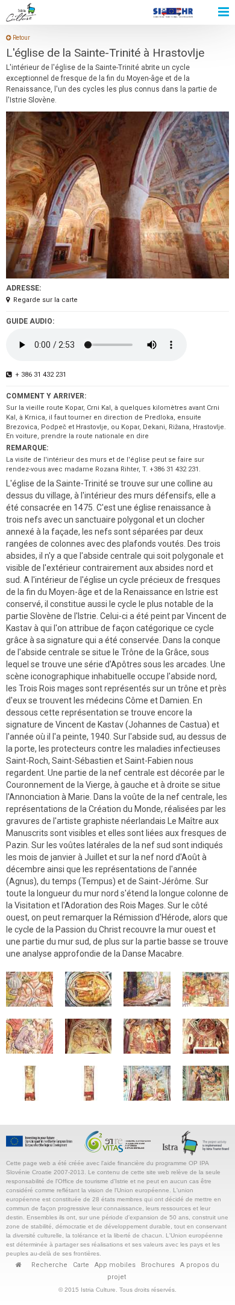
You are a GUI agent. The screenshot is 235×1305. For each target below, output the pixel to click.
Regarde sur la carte (45, 300)
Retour (20, 37)
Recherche (49, 1265)
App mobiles (115, 1265)
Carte (81, 1265)
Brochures (158, 1265)
